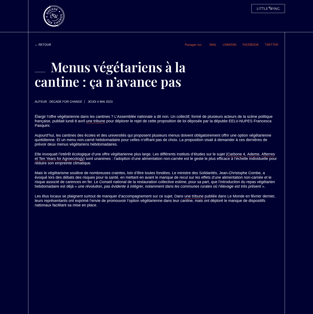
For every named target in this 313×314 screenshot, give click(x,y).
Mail (213, 44)
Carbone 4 (236, 154)
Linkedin (229, 44)
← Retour (43, 44)
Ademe (253, 154)
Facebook (251, 44)
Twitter (271, 44)
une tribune (95, 121)
